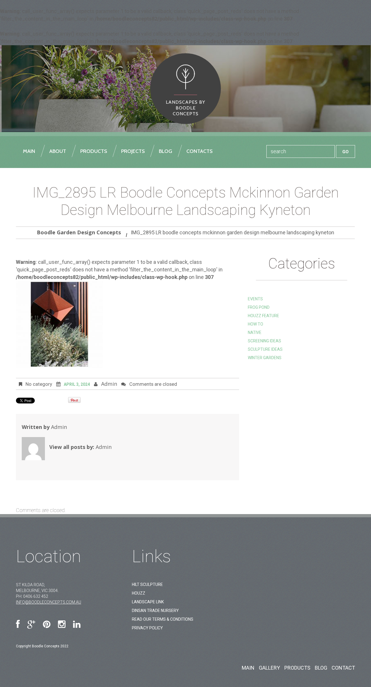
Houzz (138, 593)
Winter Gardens (264, 357)
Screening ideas (264, 341)
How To (255, 324)
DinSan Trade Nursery (155, 610)
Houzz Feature (263, 315)
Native (254, 332)
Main (248, 668)
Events (255, 299)
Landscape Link (148, 602)
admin (109, 383)
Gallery (269, 668)
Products (297, 668)
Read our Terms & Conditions (162, 619)
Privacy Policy (147, 628)
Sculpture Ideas (265, 349)
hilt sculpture (147, 584)
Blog (321, 668)
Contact (343, 668)
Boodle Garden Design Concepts (79, 232)
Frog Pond (259, 307)
